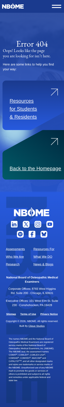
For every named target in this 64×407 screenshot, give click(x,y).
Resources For (43, 249)
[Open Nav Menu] (56, 6)
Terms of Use (28, 314)
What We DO (42, 256)
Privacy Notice (49, 314)
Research (13, 264)
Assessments (15, 249)
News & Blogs (43, 264)
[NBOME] (13, 6)
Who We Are (15, 256)
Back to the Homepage (35, 168)
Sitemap (11, 314)
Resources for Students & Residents (23, 109)
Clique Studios (36, 325)
